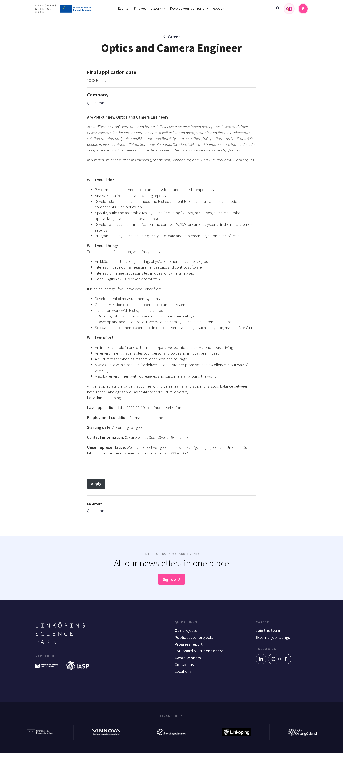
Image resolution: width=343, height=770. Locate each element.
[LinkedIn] (261, 659)
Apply (96, 484)
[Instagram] (273, 659)
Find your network (147, 8)
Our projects (186, 630)
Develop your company (187, 8)
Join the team (268, 630)
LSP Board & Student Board (199, 651)
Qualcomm (96, 103)
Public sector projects (194, 637)
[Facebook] (286, 659)
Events (123, 8)
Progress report (189, 644)
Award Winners (188, 658)
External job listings (273, 637)
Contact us (184, 665)
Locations (183, 671)
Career (174, 37)
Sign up (170, 579)
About (217, 8)
